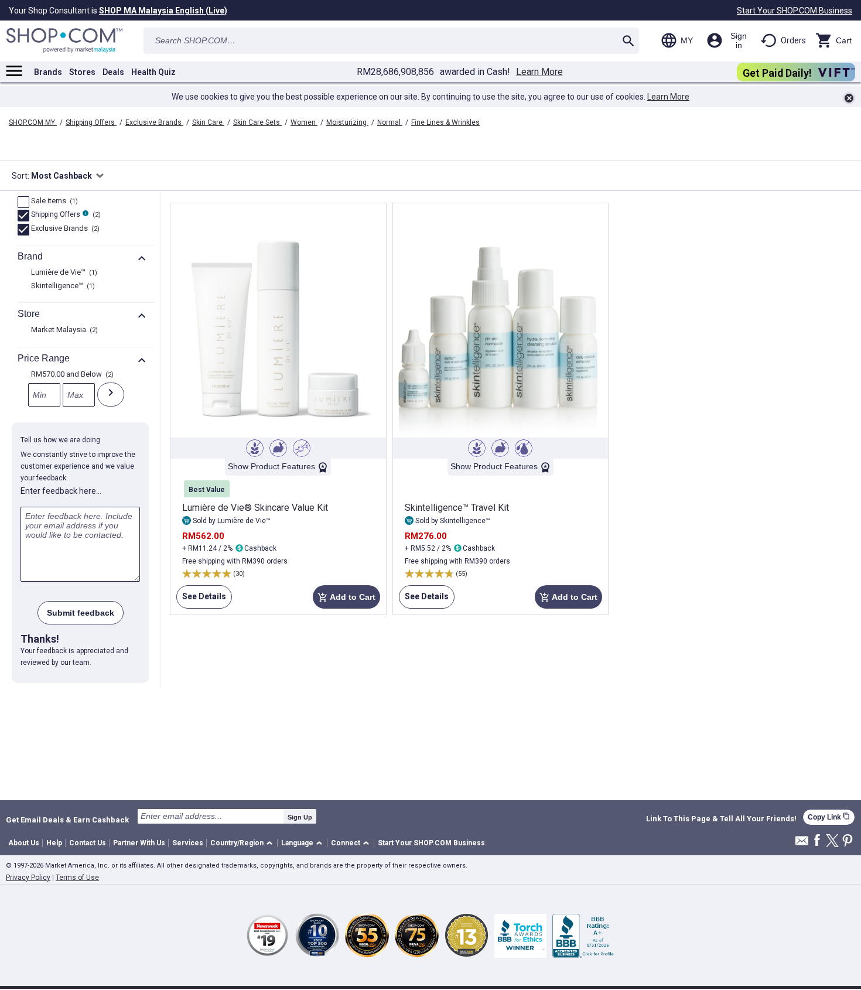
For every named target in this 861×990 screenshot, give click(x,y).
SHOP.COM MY (33, 122)
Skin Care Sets (257, 122)
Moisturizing (347, 122)
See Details (201, 600)
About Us (23, 843)
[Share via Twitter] (832, 841)
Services (187, 843)
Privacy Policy (28, 877)
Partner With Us (139, 843)
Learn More (539, 72)
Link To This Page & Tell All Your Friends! (721, 819)
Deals (113, 72)
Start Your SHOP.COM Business (794, 10)
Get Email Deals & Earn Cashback (67, 819)
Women (304, 122)
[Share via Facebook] (817, 841)
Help (54, 843)
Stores (82, 72)
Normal (389, 122)
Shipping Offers (91, 122)
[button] (243, 843)
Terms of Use (77, 877)
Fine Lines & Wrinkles (445, 122)
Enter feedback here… (60, 491)
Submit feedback (80, 612)
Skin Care (208, 122)
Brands (48, 72)
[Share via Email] (801, 843)
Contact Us (87, 843)
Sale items (53, 201)
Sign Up (300, 817)
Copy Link (829, 817)
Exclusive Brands (154, 122)
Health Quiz (153, 72)
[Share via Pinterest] (847, 841)
